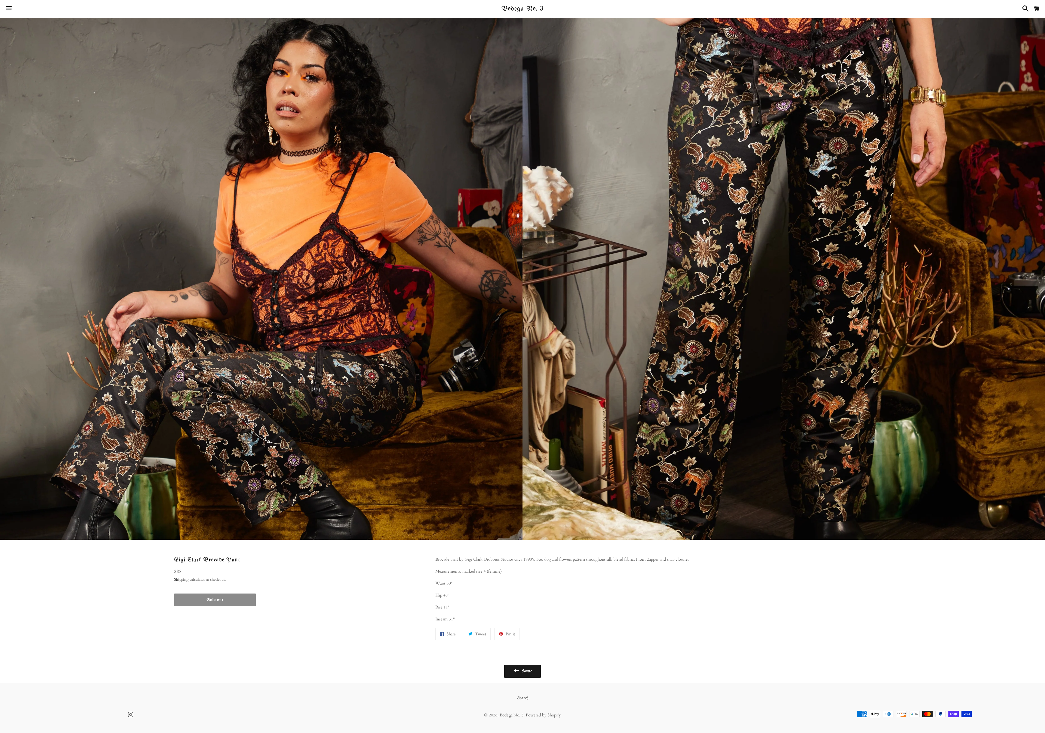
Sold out (215, 600)
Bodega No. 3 (522, 8)
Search (522, 698)
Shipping (181, 579)
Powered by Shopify (543, 715)
